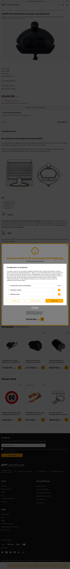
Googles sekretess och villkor (24, 275)
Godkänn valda (15, 301)
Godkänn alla (54, 301)
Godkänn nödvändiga (35, 301)
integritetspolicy (37, 274)
